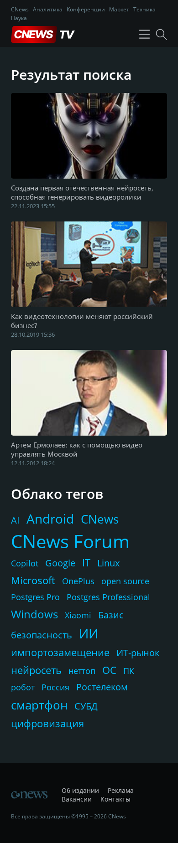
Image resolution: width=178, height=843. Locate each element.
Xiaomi (78, 615)
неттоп (81, 670)
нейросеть (36, 670)
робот (23, 687)
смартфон (39, 705)
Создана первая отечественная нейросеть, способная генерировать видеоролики (82, 192)
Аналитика (48, 9)
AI (15, 520)
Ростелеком (102, 687)
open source (125, 581)
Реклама (121, 790)
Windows (34, 614)
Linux (108, 563)
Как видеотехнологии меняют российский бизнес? (82, 321)
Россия (55, 687)
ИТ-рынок (137, 653)
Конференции (86, 9)
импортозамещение (60, 652)
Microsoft (33, 580)
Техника (144, 9)
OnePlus (78, 581)
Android (50, 518)
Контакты (115, 799)
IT (86, 562)
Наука (19, 18)
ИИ (88, 633)
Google (60, 563)
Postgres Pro (35, 596)
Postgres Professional (108, 596)
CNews (20, 9)
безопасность (41, 635)
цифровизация (47, 723)
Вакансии (77, 799)
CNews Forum (70, 541)
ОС (109, 670)
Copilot (24, 563)
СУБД (86, 706)
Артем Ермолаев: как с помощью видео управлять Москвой (76, 449)
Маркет (119, 9)
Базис (111, 615)
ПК (128, 670)
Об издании (80, 790)
